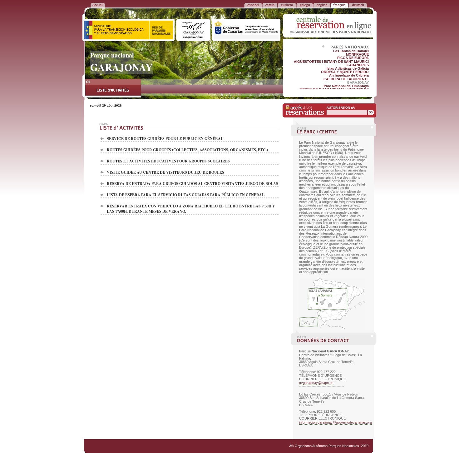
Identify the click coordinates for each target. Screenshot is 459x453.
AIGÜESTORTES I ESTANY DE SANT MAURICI (331, 61)
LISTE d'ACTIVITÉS (113, 88)
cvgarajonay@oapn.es (316, 383)
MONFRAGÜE (357, 54)
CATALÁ (269, 4)
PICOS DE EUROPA (353, 58)
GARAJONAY (358, 82)
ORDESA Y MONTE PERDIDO (345, 72)
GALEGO (304, 4)
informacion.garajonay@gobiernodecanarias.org (335, 422)
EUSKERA (287, 4)
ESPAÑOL (253, 4)
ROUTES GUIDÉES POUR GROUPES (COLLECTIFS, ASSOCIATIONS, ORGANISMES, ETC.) (187, 149)
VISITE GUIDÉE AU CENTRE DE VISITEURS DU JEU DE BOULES (165, 172)
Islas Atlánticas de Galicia (348, 68)
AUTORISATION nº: (341, 107)
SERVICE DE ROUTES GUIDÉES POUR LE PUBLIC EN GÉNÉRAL (165, 138)
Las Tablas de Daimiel (351, 51)
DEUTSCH (357, 4)
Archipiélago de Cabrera (349, 75)
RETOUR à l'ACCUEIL (98, 4)
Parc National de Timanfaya (346, 86)
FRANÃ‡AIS (339, 4)
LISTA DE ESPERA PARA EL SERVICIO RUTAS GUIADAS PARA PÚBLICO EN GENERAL (185, 194)
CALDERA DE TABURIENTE (346, 79)
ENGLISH (321, 4)
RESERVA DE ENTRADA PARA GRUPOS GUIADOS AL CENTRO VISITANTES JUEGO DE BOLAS (192, 183)
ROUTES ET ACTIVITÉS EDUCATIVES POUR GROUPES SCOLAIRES (168, 161)
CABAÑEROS (358, 65)
